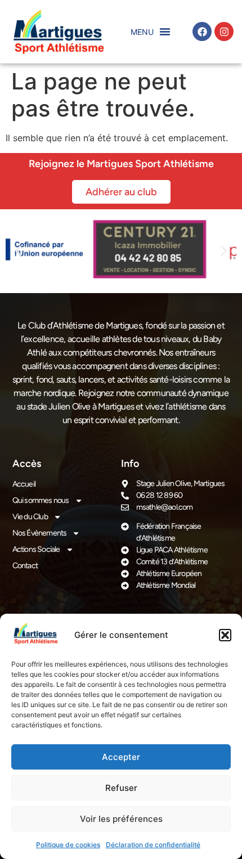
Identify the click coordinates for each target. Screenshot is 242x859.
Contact (25, 565)
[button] (225, 635)
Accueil (23, 484)
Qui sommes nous (40, 500)
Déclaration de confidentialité (153, 844)
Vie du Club (30, 516)
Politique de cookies (68, 844)
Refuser (121, 787)
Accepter (121, 757)
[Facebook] (202, 31)
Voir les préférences (121, 818)
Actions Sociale (36, 549)
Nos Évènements (39, 533)
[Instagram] (224, 31)
